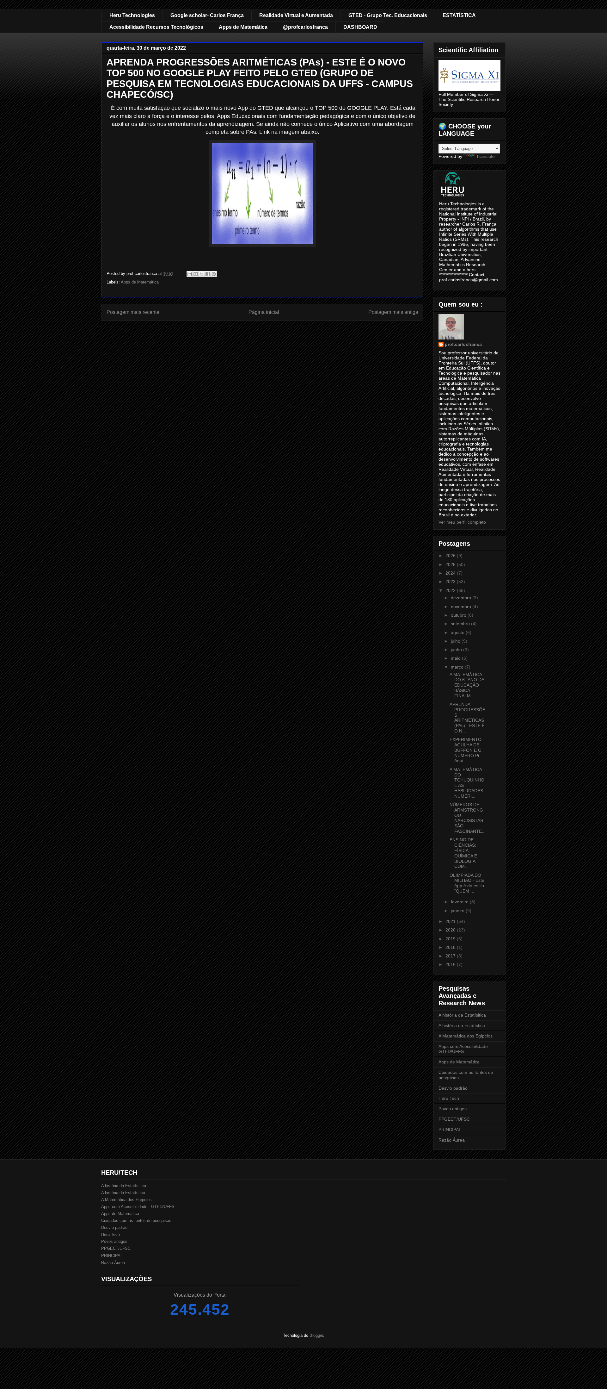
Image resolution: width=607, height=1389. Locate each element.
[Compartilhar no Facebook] (208, 274)
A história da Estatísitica (462, 1015)
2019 (451, 938)
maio (456, 658)
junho (457, 649)
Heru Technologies (132, 15)
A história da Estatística (461, 1025)
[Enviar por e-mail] (190, 274)
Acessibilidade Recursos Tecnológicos (156, 27)
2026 (451, 555)
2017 (451, 955)
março (458, 667)
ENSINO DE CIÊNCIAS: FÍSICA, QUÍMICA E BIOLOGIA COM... (463, 853)
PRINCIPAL (449, 1129)
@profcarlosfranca (305, 27)
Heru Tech (448, 1098)
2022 (451, 590)
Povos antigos (452, 1108)
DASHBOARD (360, 27)
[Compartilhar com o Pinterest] (214, 274)
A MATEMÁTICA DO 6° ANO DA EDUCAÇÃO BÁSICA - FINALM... (467, 685)
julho (456, 641)
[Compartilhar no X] (202, 274)
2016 (451, 964)
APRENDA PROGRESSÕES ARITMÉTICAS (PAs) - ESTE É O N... (467, 717)
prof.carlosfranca (463, 344)
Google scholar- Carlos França (207, 15)
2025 (451, 564)
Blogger (316, 1335)
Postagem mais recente (133, 312)
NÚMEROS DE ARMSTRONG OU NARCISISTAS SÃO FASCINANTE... (468, 818)
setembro (461, 623)
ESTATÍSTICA (459, 15)
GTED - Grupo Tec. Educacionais (387, 15)
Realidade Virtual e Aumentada (296, 15)
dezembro (461, 597)
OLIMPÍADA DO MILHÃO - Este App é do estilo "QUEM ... (467, 883)
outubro (459, 615)
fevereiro (460, 901)
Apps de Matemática (243, 27)
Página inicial (263, 312)
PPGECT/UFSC (454, 1119)
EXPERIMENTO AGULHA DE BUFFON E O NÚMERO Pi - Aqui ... (466, 750)
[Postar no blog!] (196, 274)
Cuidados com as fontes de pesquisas (136, 1220)
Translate (485, 156)
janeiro (458, 910)
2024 (451, 573)
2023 (451, 581)
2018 (451, 947)
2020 (451, 929)
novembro (461, 606)
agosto (458, 632)
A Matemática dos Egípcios (465, 1035)
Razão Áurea (451, 1140)
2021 (451, 921)
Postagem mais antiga (393, 312)
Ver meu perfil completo (462, 522)
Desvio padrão (453, 1088)
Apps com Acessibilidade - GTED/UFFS (138, 1206)
